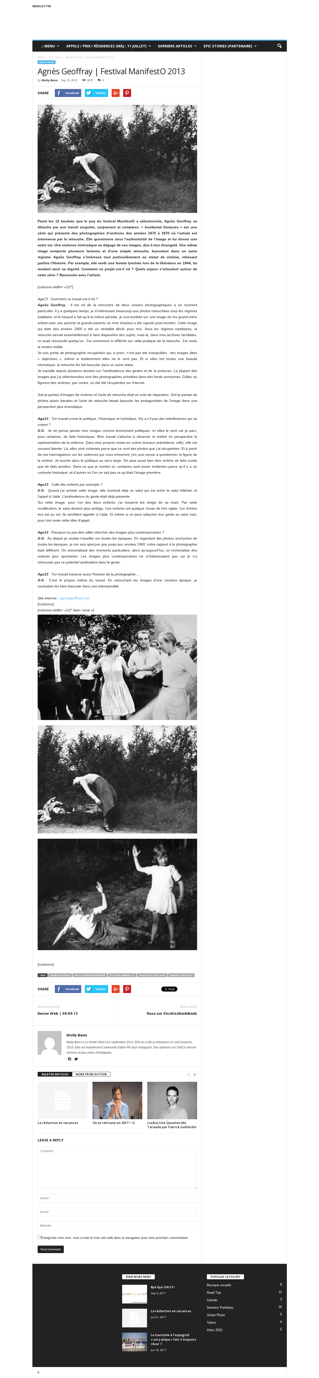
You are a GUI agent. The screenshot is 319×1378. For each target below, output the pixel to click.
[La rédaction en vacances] (62, 1100)
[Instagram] (70, 1059)
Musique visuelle (219, 1285)
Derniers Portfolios (220, 1307)
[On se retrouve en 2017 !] (117, 1100)
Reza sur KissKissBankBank (172, 1013)
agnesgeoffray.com (75, 598)
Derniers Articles (175, 46)
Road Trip (214, 1292)
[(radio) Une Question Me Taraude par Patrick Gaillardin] (172, 1100)
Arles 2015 (214, 1330)
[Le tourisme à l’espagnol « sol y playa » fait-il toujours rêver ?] (134, 1342)
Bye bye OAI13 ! (163, 1287)
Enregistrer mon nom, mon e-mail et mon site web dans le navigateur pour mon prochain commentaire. (115, 1238)
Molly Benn (50, 80)
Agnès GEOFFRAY (60, 975)
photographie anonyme (89, 975)
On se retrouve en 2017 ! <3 (113, 1122)
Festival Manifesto (122, 975)
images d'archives (181, 975)
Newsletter (41, 6)
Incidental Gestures (152, 975)
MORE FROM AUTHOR (91, 1074)
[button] (279, 46)
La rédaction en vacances (58, 1122)
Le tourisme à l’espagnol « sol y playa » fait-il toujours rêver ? (173, 1339)
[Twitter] (76, 1059)
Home (41, 57)
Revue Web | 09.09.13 (58, 1013)
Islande (212, 1300)
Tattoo (211, 1322)
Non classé (46, 62)
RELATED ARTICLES (55, 1074)
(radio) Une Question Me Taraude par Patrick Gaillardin (171, 1124)
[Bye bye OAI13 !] (134, 1294)
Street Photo (216, 1315)
